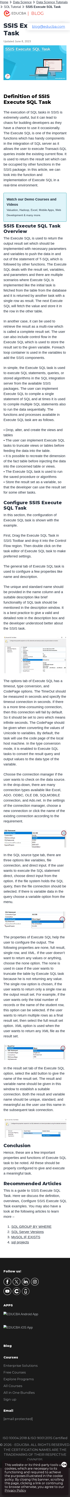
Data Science (22, 2)
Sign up (10, 1399)
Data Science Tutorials (52, 2)
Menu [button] (59, 14)
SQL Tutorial (12, 6)
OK (64, 1464)
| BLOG (35, 13)
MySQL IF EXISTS (25, 1237)
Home (4, 2)
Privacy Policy (15, 1490)
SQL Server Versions (27, 1232)
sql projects (20, 1242)
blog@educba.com (48, 27)
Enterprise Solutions (21, 1366)
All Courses (13, 1386)
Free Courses (15, 1372)
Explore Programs (19, 1379)
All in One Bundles (19, 1393)
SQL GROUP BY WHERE (31, 1227)
